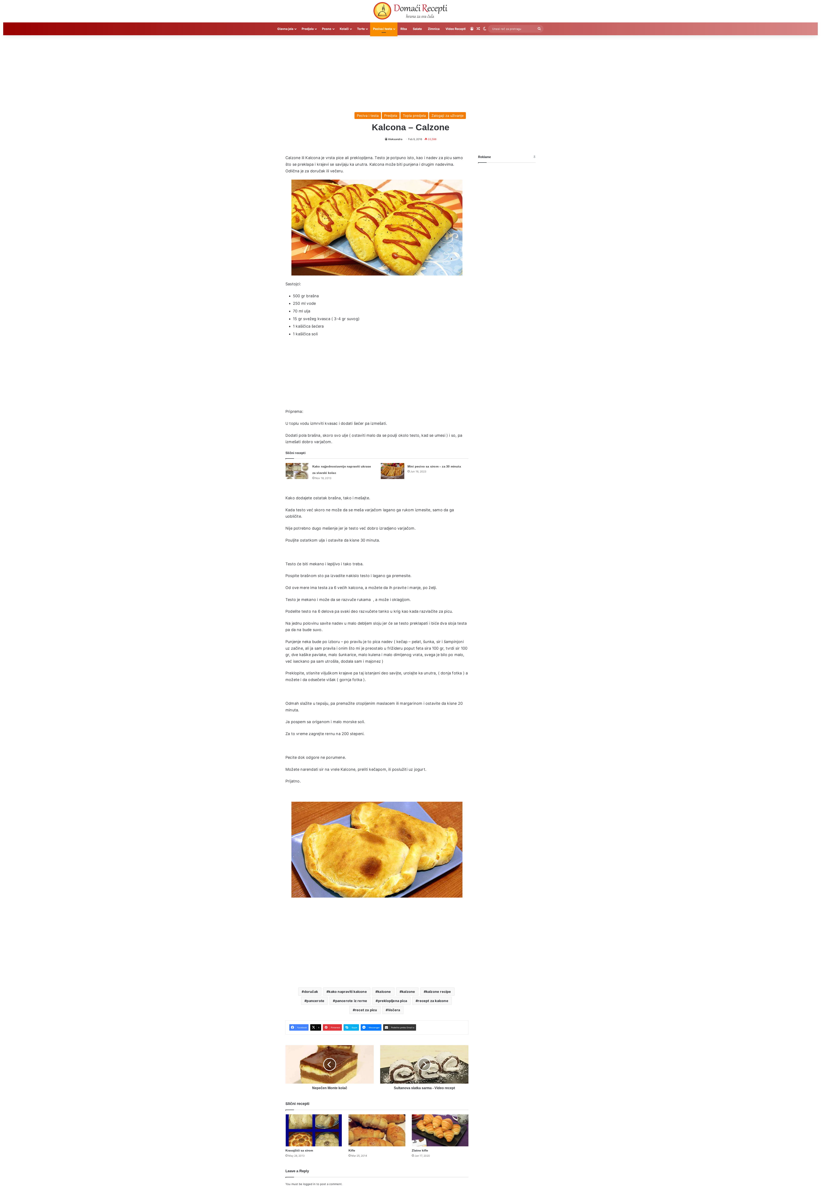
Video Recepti (456, 29)
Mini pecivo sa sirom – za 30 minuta (434, 466)
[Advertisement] (410, 72)
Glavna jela (285, 29)
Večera (394, 1010)
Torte (361, 29)
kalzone (408, 991)
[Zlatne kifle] (440, 1130)
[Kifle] (376, 1130)
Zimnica (434, 29)
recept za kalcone (433, 1001)
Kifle (351, 1150)
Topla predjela (414, 115)
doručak (311, 991)
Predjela (308, 29)
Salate (417, 29)
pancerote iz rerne (351, 1001)
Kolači (344, 29)
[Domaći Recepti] (410, 11)
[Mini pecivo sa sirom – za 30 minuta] (392, 471)
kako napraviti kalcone (348, 991)
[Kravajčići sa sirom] (313, 1130)
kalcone (384, 991)
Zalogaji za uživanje (447, 115)
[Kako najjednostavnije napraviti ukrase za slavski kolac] (297, 471)
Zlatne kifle (420, 1150)
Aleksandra (395, 139)
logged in (309, 1184)
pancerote (315, 1001)
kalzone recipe (438, 991)
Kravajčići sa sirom (299, 1150)
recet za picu (366, 1010)
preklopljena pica (392, 1001)
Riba (403, 29)
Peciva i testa (382, 29)
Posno (326, 29)
